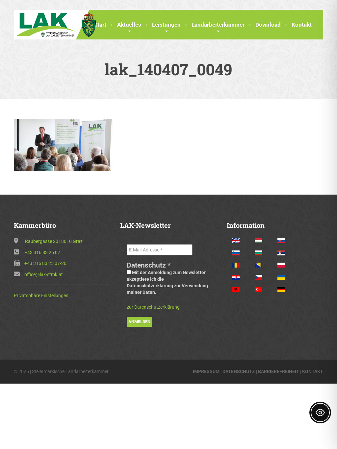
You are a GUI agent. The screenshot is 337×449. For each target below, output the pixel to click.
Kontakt (302, 24)
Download (268, 24)
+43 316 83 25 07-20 (45, 263)
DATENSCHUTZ (238, 371)
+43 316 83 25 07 (42, 252)
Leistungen (166, 24)
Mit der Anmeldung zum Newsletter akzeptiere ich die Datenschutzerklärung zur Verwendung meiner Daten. (167, 282)
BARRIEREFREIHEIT (278, 371)
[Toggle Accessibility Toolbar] (320, 412)
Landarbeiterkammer (218, 24)
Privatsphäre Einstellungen (41, 295)
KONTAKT (312, 371)
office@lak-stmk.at (43, 274)
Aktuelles (129, 24)
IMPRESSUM (206, 371)
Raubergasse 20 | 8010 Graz (54, 241)
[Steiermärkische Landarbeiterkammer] (58, 24)
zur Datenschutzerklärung (153, 307)
